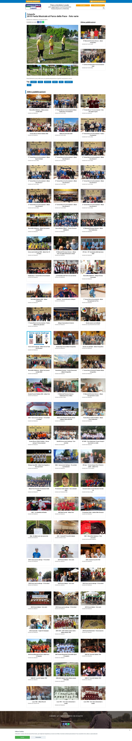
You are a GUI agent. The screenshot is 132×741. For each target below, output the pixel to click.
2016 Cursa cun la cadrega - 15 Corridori (93, 583)
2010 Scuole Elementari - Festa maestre (93, 630)
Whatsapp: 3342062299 (33, 1)
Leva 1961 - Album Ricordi (39, 701)
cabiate (33, 81)
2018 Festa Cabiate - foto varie (66, 583)
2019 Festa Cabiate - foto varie (66, 559)
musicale (47, 81)
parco (55, 81)
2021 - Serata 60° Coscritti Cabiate (66, 536)
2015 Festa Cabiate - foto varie (93, 607)
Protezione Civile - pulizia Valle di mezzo (93, 512)
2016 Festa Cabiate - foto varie (39, 607)
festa (40, 81)
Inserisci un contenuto (99, 1)
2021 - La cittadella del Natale (39, 512)
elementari (69, 81)
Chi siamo (83, 5)
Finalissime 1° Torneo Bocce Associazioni (39, 275)
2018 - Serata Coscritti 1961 (93, 559)
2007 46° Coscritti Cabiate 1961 (93, 654)
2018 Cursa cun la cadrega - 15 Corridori (38, 583)
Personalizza (38, 737)
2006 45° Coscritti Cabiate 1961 (39, 678)
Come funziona (98, 5)
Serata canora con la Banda (93, 323)
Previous (24, 43)
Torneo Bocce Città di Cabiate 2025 (39, 133)
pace (61, 81)
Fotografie (31, 14)
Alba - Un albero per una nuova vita (39, 536)
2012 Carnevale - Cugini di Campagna (39, 630)
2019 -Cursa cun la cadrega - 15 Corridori (39, 559)
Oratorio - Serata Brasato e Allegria (66, 299)
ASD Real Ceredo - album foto (66, 512)
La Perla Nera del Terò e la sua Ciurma (66, 275)
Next (80, 43)
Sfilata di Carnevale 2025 (66, 133)
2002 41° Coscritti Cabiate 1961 (93, 678)
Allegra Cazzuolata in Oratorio (66, 323)
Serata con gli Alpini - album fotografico (93, 346)
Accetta (22, 737)
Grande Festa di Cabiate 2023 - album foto (39, 394)
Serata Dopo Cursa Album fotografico (66, 346)
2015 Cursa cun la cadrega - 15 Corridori (65, 607)
